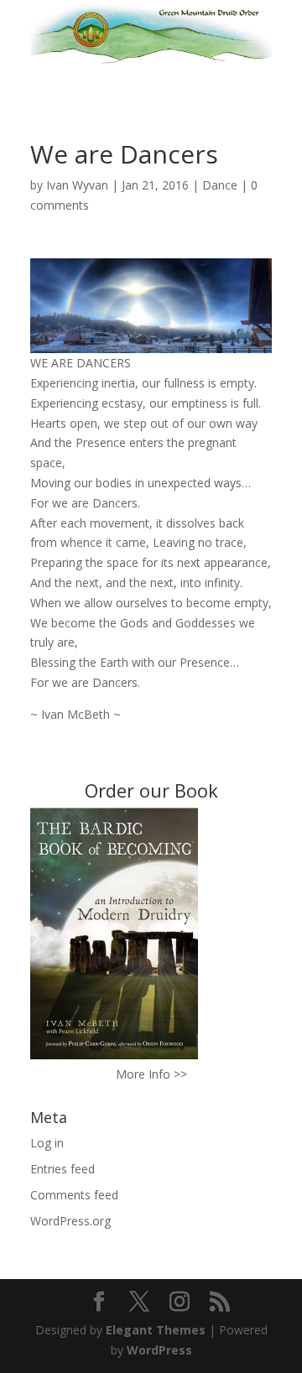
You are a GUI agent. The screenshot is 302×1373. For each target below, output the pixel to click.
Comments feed (74, 1195)
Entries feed (62, 1169)
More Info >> (151, 1074)
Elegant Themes (156, 1330)
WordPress (159, 1350)
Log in (47, 1143)
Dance (219, 185)
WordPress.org (70, 1221)
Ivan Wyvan (77, 185)
